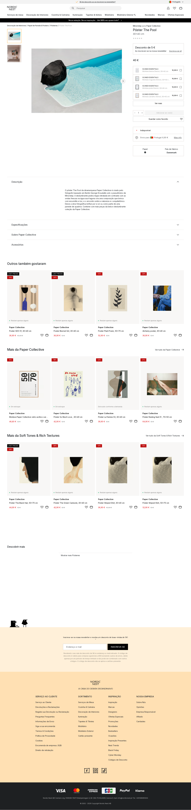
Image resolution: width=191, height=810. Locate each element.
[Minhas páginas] (168, 8)
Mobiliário (109, 15)
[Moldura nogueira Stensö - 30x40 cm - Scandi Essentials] (137, 78)
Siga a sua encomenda (45, 726)
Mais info (178, 137)
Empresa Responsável (146, 712)
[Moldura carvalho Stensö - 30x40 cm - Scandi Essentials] (137, 95)
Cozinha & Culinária (60, 15)
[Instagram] (95, 770)
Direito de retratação (44, 750)
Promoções (113, 721)
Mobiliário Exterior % (126, 15)
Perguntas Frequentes (45, 717)
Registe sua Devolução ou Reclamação (52, 712)
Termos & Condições (44, 731)
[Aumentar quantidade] (142, 112)
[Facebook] (87, 770)
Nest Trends (113, 745)
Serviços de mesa (15, 15)
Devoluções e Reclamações (47, 707)
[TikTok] (104, 770)
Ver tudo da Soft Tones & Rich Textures (163, 436)
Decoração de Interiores (37, 15)
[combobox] (176, 2)
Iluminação (78, 15)
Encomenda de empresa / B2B (48, 745)
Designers (112, 712)
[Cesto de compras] (181, 8)
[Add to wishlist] (42, 335)
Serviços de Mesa (86, 702)
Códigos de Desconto (117, 760)
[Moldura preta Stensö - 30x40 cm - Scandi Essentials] (137, 87)
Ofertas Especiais (176, 15)
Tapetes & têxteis (94, 15)
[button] (137, 38)
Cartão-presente (85, 736)
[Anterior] (30, 81)
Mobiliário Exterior (86, 731)
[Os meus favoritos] (174, 8)
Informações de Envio (44, 721)
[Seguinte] (123, 81)
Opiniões (140, 707)
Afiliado (139, 717)
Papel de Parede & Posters (38, 26)
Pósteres (54, 26)
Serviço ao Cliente (43, 702)
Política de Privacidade (45, 736)
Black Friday (113, 750)
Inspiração (112, 702)
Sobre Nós (141, 702)
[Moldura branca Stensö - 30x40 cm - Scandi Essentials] (137, 70)
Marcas (161, 15)
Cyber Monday (114, 755)
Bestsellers (113, 731)
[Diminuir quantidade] (135, 112)
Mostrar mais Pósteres (70, 555)
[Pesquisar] (73, 8)
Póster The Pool (65, 26)
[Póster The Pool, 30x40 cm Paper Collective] (77, 81)
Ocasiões (112, 736)
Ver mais (158, 103)
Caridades (140, 721)
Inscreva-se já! (175, 51)
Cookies (39, 741)
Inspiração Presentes (117, 741)
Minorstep (137, 26)
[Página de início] (12, 8)
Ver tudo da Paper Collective (167, 350)
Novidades (150, 15)
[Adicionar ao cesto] (46, 335)
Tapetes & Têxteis (86, 721)
